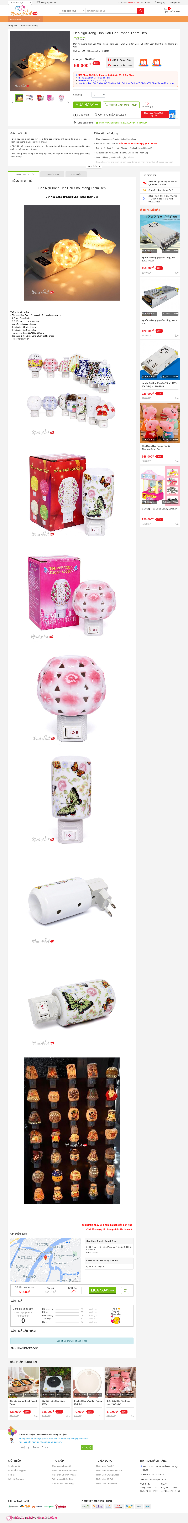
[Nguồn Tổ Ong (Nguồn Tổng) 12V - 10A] (160, 308)
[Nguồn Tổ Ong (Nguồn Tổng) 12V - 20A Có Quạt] (160, 245)
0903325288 (92, 1252)
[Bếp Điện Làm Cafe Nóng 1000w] (55, 1393)
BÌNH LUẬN (76, 174)
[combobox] (20, 3)
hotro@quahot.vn (158, 1479)
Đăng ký (161, 2)
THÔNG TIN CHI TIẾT (23, 174)
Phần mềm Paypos (17, 1470)
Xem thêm (93, 166)
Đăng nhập (175, 2)
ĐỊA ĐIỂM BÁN (52, 174)
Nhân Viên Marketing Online (109, 1470)
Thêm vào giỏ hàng (123, 105)
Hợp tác (11, 1475)
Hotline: (130, 2)
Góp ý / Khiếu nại (16, 1479)
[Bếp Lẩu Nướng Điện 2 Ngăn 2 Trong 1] (23, 1393)
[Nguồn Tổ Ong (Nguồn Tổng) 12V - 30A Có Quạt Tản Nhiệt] (160, 370)
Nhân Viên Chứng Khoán (107, 1475)
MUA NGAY (85, 105)
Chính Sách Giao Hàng (63, 1483)
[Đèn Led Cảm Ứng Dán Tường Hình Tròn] (88, 1393)
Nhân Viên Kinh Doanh (106, 1483)
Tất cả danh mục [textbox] (68, 11)
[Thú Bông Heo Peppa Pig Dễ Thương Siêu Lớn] (160, 433)
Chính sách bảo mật (61, 1466)
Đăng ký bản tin (48, 2)
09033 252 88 (157, 1474)
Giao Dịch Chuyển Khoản (64, 1475)
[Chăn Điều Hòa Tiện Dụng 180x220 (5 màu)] (120, 1393)
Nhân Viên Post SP (105, 1466)
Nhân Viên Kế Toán (105, 1479)
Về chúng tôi (14, 1466)
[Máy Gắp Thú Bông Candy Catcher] (160, 496)
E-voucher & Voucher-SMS (64, 1470)
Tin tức (147, 2)
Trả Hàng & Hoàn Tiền (62, 1479)
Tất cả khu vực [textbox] (16, 2)
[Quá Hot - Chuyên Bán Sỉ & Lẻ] (23, 10)
